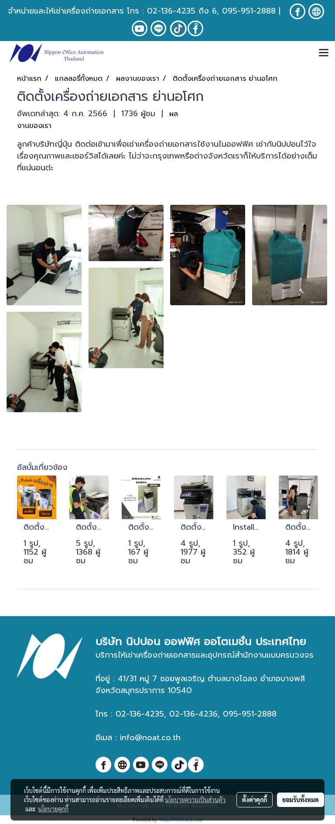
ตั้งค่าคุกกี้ (254, 799)
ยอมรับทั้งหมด (300, 799)
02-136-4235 (171, 11)
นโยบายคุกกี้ (53, 809)
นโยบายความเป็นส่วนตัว (195, 799)
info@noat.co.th (150, 737)
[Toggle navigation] (323, 53)
